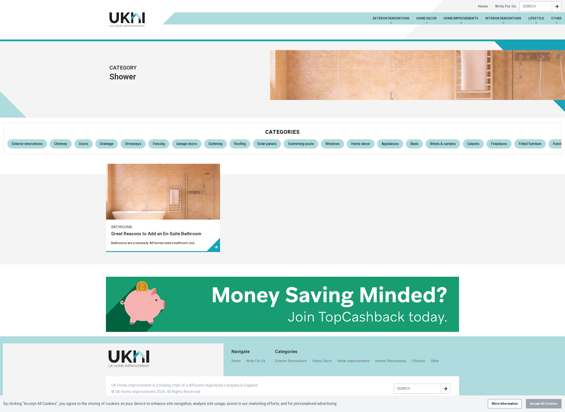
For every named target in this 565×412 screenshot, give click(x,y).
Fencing (159, 144)
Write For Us (505, 6)
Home (483, 6)
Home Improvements (461, 18)
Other (556, 18)
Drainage (106, 144)
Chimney (60, 144)
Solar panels (267, 144)
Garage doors (186, 144)
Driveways (133, 144)
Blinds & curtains (443, 144)
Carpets (473, 144)
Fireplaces (499, 144)
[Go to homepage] (127, 19)
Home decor (360, 144)
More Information (505, 403)
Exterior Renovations (391, 18)
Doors (83, 144)
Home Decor (426, 18)
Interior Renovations (503, 18)
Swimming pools (301, 144)
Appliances (390, 144)
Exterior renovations (27, 144)
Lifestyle (536, 18)
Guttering (215, 144)
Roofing (240, 144)
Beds (414, 144)
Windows (332, 144)
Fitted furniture (530, 144)
